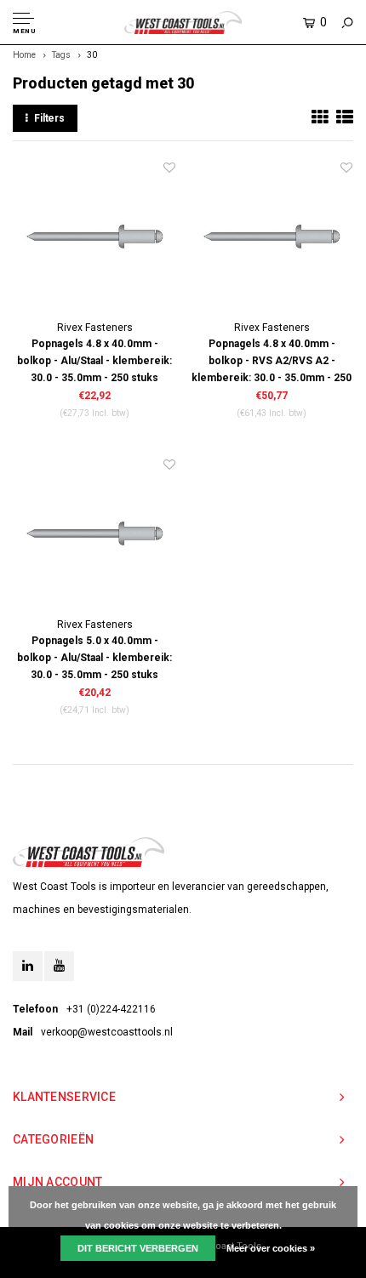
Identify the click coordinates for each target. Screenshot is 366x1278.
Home (24, 55)
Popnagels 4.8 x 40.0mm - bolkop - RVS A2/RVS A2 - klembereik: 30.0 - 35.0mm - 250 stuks (272, 362)
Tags (61, 55)
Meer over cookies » (270, 1248)
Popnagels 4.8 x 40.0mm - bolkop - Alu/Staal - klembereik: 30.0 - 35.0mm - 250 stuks (94, 361)
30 (92, 55)
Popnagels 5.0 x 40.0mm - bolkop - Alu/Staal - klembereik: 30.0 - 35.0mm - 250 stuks (94, 658)
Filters (49, 118)
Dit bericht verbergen (137, 1248)
